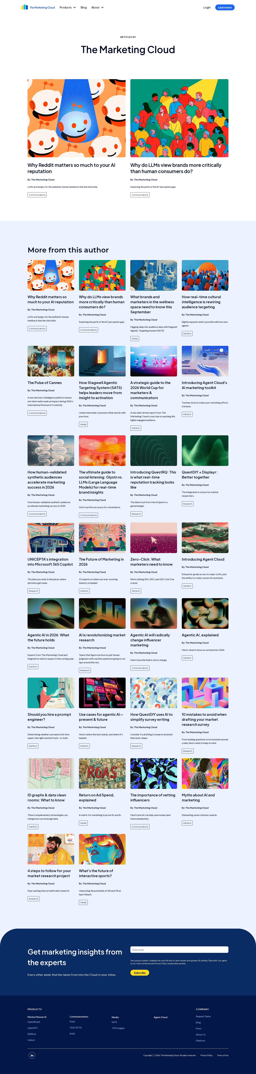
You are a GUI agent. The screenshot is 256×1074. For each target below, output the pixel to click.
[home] (38, 7)
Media (135, 338)
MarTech (187, 333)
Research (136, 514)
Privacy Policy (207, 1055)
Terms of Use (222, 1055)
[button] (68, 7)
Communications (37, 195)
